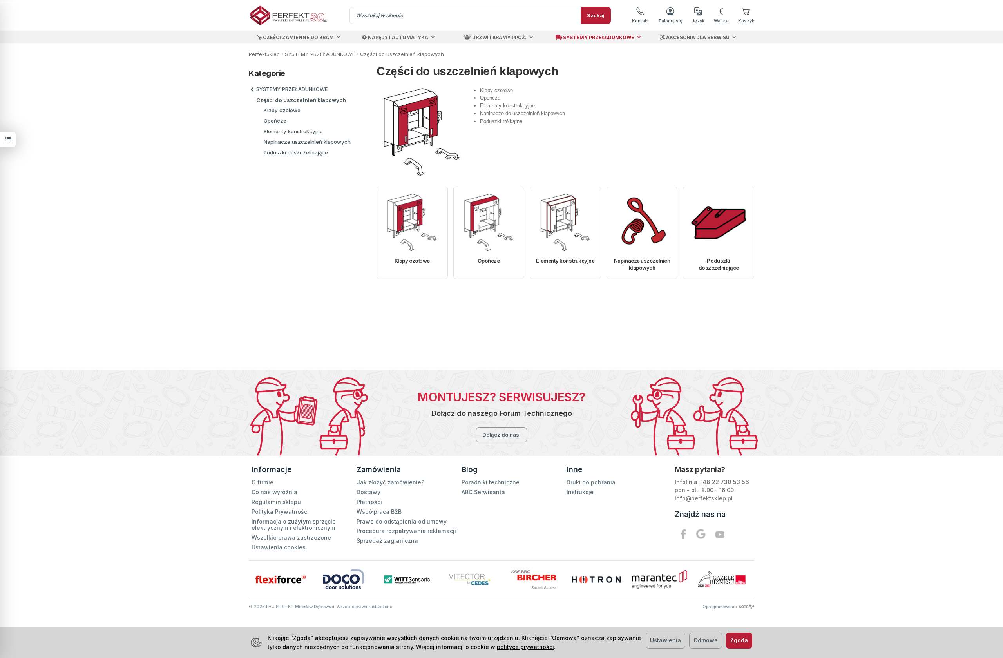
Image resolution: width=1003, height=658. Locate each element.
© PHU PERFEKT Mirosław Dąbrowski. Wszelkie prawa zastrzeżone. (321, 606)
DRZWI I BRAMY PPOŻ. (499, 37)
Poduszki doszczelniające (719, 264)
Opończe (489, 260)
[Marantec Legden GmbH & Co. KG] (659, 579)
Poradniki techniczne (491, 482)
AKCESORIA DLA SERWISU (697, 37)
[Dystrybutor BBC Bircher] (533, 579)
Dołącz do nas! (501, 434)
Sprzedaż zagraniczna (387, 540)
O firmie (262, 482)
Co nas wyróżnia (274, 492)
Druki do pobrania (591, 482)
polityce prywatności (525, 646)
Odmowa (705, 640)
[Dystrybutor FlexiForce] (280, 579)
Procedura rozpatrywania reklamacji (406, 530)
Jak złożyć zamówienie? (390, 482)
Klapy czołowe (412, 260)
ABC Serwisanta (483, 492)
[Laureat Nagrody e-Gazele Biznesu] (722, 579)
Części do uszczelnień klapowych (301, 100)
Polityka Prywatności (280, 511)
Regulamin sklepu (276, 501)
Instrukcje (580, 492)
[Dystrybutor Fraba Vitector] (470, 579)
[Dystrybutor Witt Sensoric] (407, 579)
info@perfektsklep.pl (704, 498)
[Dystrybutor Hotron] (596, 579)
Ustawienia (665, 640)
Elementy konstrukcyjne (565, 260)
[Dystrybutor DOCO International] (343, 579)
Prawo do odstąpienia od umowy (402, 521)
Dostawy (368, 492)
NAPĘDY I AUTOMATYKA (397, 37)
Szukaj (596, 15)
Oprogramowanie (720, 606)
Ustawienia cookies (279, 547)
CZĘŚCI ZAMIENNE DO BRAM (298, 37)
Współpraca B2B (379, 511)
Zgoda (739, 640)
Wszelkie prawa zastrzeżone (291, 537)
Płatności (369, 501)
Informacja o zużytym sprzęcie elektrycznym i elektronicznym (294, 524)
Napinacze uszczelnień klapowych (642, 264)
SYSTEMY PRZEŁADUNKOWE (598, 37)
